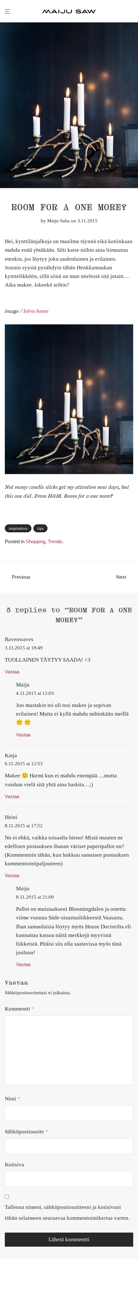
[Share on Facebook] (112, 529)
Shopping (35, 541)
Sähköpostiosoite (26, 1132)
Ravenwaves (19, 639)
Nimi (12, 1099)
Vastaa (12, 671)
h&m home (35, 311)
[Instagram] (17, 1279)
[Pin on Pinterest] (131, 529)
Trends (55, 541)
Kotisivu (14, 1165)
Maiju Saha (58, 220)
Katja (11, 755)
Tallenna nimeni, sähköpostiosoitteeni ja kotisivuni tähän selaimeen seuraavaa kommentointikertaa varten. (67, 1212)
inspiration (18, 528)
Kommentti (19, 1009)
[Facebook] (7, 1279)
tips (40, 528)
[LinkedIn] (27, 1279)
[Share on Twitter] (121, 529)
